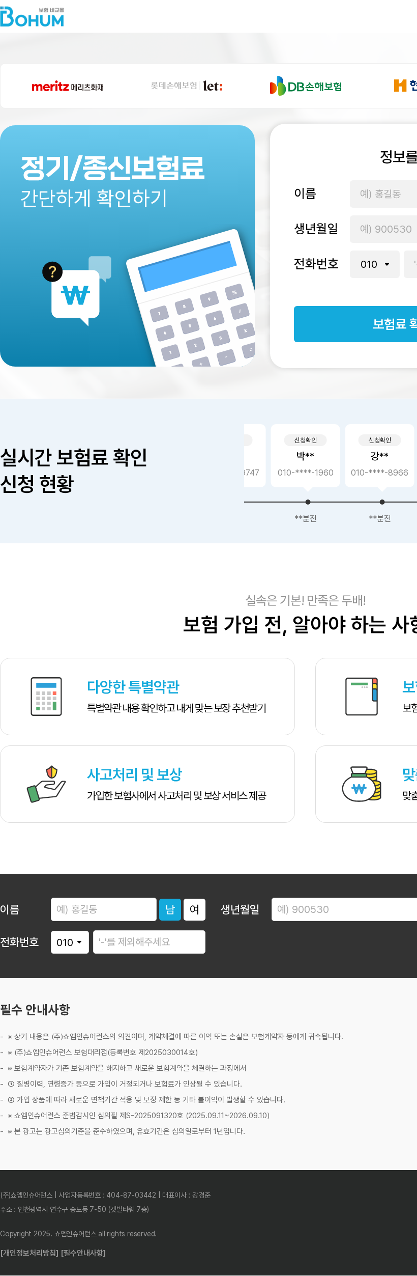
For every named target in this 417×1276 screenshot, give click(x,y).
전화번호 (316, 264)
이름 (305, 193)
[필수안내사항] (83, 1253)
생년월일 (316, 229)
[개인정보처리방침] (29, 1253)
